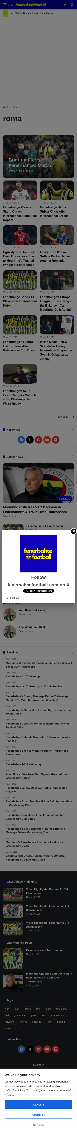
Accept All (38, 1104)
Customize (38, 1114)
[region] (38, 1101)
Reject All (38, 1124)
